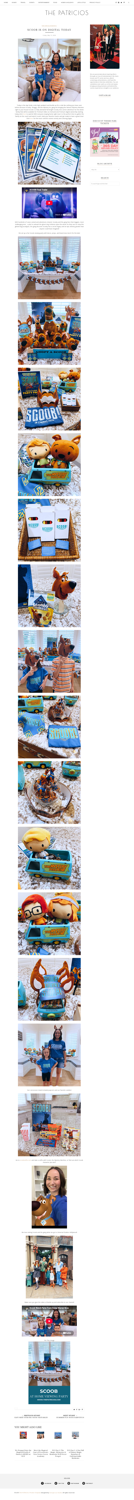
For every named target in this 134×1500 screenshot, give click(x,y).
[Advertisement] (104, 218)
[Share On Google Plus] (79, 1409)
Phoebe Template (35, 1493)
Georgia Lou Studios (55, 1493)
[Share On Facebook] (76, 1409)
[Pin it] (82, 1409)
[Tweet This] (74, 1409)
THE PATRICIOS (67, 12)
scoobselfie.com (25, 1160)
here (24, 114)
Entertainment (49, 25)
